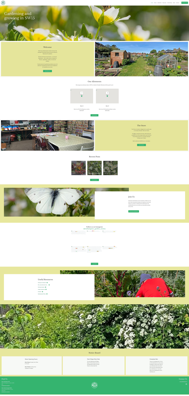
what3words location (5, 385)
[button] (155, 2)
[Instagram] (186, 384)
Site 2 (142, 129)
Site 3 (135, 133)
